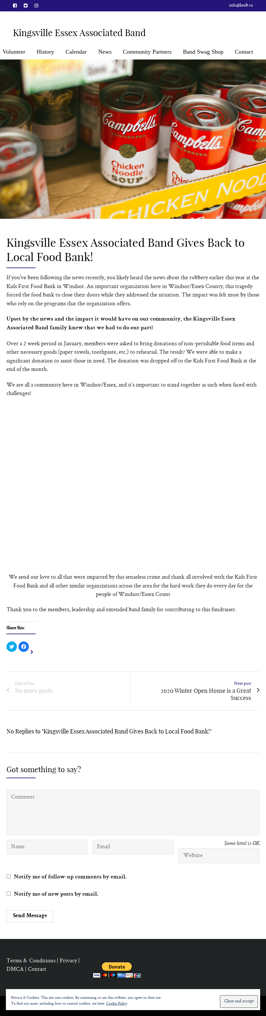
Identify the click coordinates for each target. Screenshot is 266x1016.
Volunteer (14, 51)
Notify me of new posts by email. (56, 894)
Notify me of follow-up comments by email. (70, 877)
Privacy (68, 961)
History (45, 51)
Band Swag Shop (203, 51)
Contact (244, 51)
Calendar (76, 51)
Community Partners (147, 51)
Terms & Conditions (30, 961)
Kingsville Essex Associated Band (79, 32)
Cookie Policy (116, 1004)
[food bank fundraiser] (133, 139)
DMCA (15, 969)
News (105, 51)
